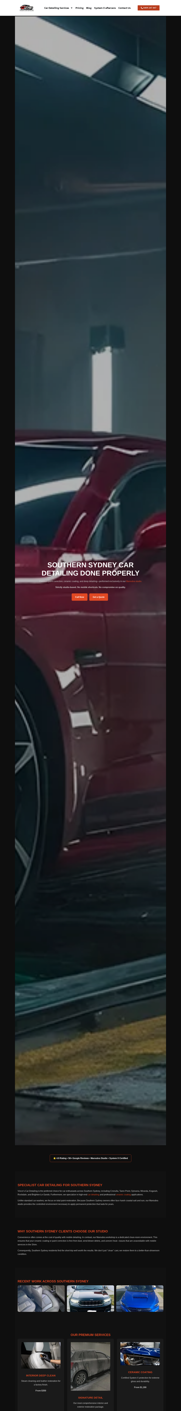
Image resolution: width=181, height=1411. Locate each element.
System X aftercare (105, 8)
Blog (89, 8)
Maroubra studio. (134, 581)
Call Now (79, 597)
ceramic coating (123, 1194)
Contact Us (124, 8)
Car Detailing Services (56, 8)
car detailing (93, 1194)
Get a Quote (99, 597)
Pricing (80, 8)
